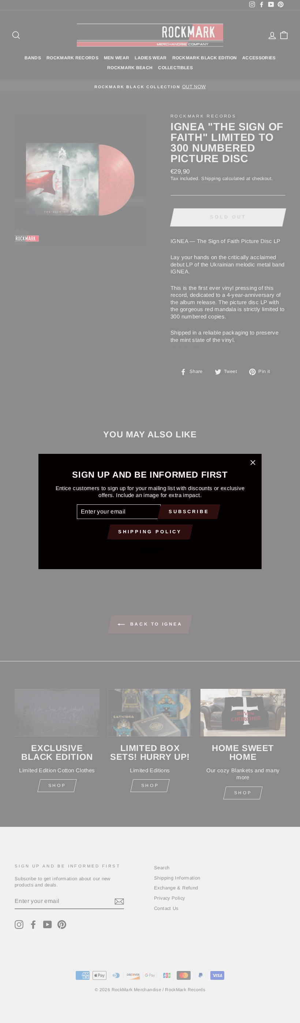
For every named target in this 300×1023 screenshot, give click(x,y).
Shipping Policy (150, 531)
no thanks (150, 549)
